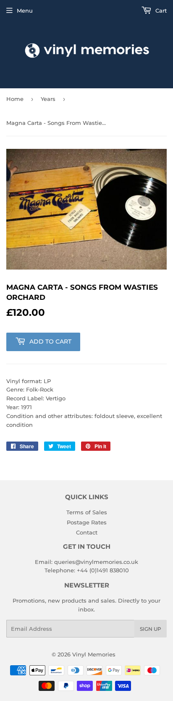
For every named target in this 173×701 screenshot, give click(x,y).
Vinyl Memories (93, 654)
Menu (25, 10)
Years (48, 98)
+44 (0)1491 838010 (103, 570)
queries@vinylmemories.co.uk (96, 561)
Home (15, 98)
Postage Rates (87, 522)
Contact (86, 532)
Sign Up (150, 629)
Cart (160, 10)
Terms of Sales (86, 512)
